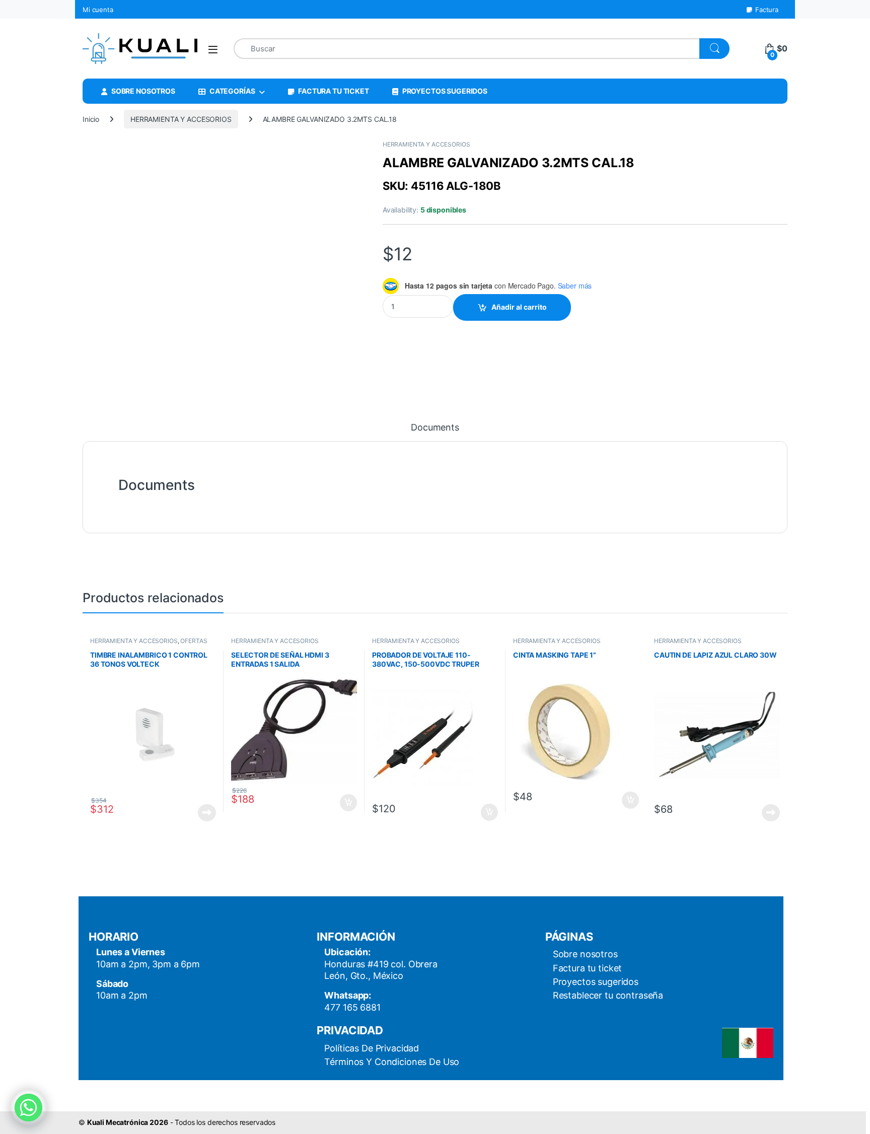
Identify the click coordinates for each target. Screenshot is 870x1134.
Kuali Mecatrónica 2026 (127, 1122)
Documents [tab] (435, 428)
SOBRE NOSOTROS (143, 91)
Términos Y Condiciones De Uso (391, 1061)
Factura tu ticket (587, 968)
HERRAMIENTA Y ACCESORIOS (181, 119)
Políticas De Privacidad (371, 1048)
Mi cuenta (98, 10)
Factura (766, 10)
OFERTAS (193, 641)
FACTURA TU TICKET (333, 91)
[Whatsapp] (28, 1107)
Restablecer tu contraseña (608, 995)
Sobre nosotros (585, 954)
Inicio (91, 119)
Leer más (207, 812)
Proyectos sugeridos (595, 981)
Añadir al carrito (519, 307)
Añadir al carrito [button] (346, 802)
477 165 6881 (352, 1007)
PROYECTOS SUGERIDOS (444, 91)
